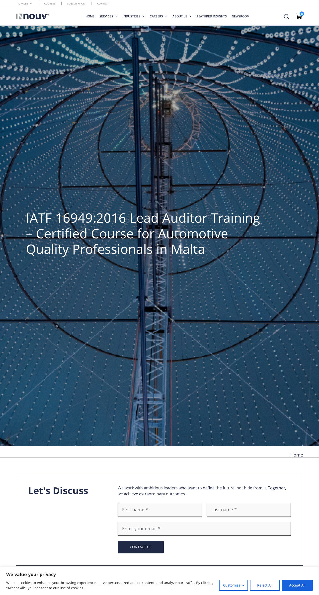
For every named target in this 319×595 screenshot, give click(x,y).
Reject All (265, 585)
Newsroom (240, 16)
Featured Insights (212, 16)
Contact (103, 3)
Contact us (141, 546)
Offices (23, 3)
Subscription (76, 3)
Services (106, 16)
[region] (159, 581)
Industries (131, 16)
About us (179, 16)
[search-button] (286, 16)
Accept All (297, 585)
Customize (231, 585)
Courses (49, 3)
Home (89, 16)
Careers (156, 16)
